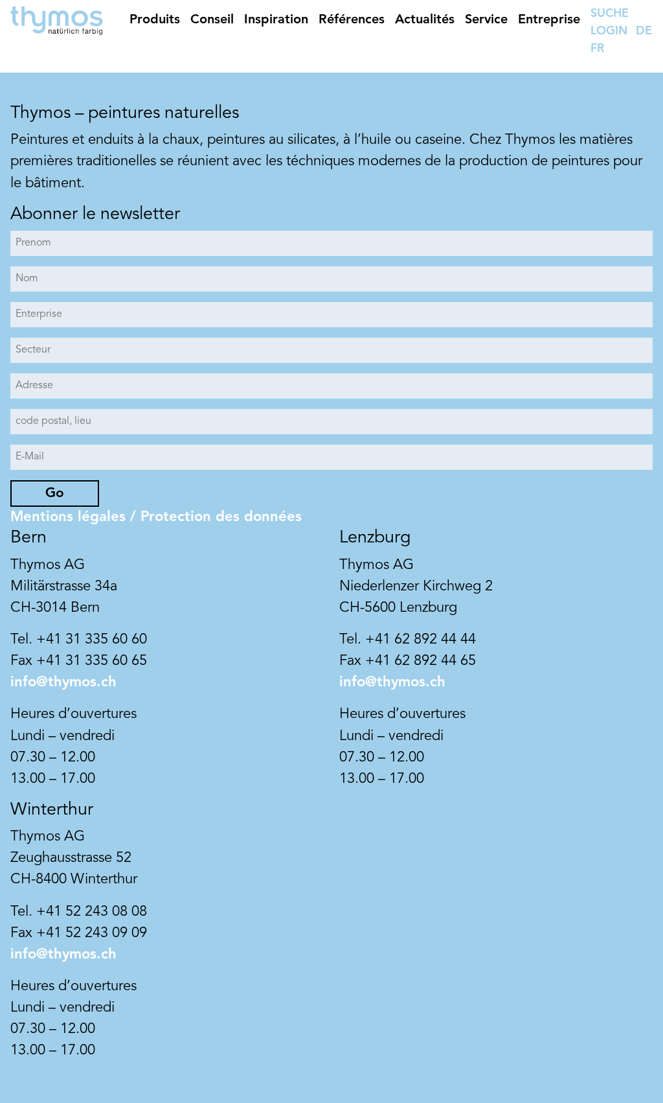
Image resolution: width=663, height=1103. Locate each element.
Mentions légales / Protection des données (156, 517)
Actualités (425, 20)
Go (54, 493)
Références (352, 20)
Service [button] (486, 20)
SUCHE (609, 13)
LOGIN (608, 31)
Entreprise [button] (549, 20)
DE (644, 31)
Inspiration (276, 20)
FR (597, 48)
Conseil (212, 20)
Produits (154, 20)
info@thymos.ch (63, 682)
